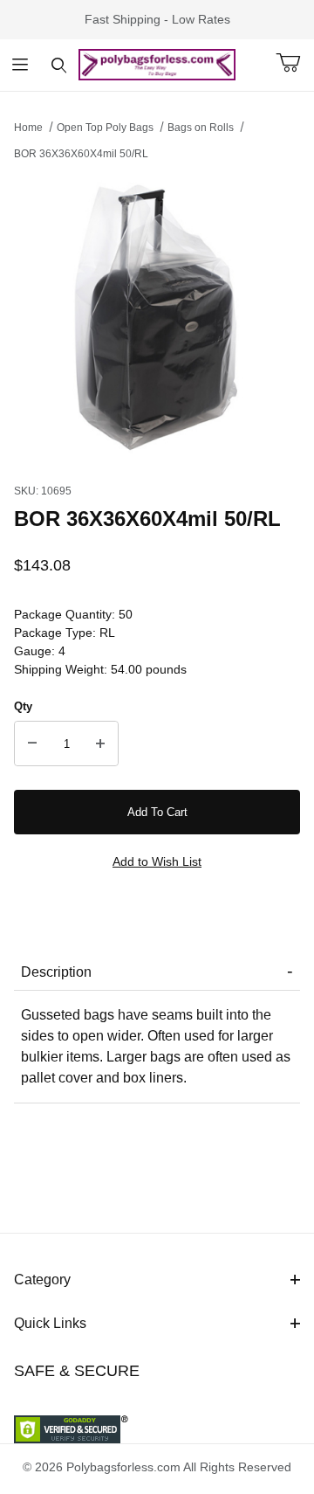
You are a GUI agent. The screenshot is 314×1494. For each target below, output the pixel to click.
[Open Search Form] (58, 65)
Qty (23, 706)
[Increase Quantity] (100, 743)
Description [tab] (56, 972)
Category (42, 1279)
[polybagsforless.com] (157, 64)
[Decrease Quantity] (32, 743)
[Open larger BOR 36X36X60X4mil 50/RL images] (157, 317)
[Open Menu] (19, 65)
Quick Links (50, 1323)
